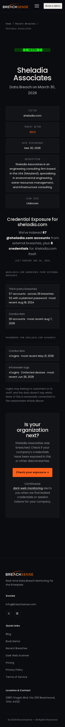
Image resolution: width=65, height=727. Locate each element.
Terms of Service (16, 677)
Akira (32, 132)
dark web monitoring (28, 488)
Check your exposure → (32, 472)
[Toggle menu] (36, 6)
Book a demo (53, 5)
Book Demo (13, 641)
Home (8, 23)
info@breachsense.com (21, 604)
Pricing (10, 662)
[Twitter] (9, 613)
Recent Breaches (25, 23)
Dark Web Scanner (17, 655)
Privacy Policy (14, 670)
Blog (8, 634)
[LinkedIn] (17, 613)
